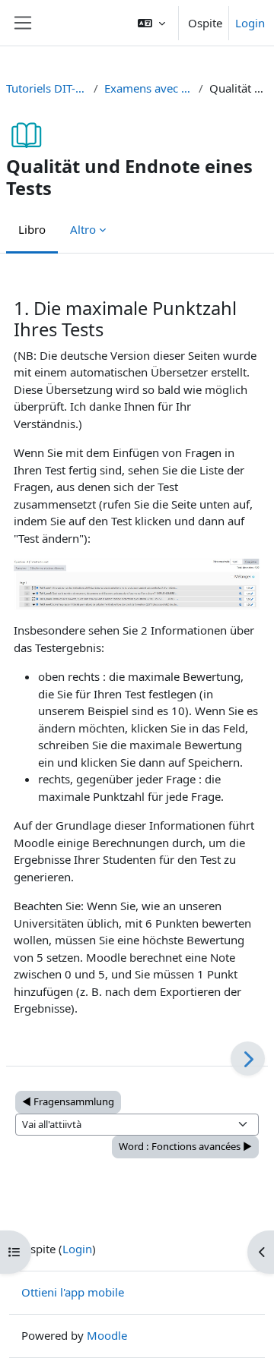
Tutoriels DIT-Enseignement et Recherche (47, 88)
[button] (151, 23)
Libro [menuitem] (32, 229)
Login (250, 22)
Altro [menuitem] (83, 229)
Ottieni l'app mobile (72, 1292)
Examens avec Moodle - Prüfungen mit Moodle (148, 88)
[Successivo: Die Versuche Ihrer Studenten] (248, 1058)
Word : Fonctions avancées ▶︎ (185, 1146)
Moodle (107, 1335)
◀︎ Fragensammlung (68, 1101)
